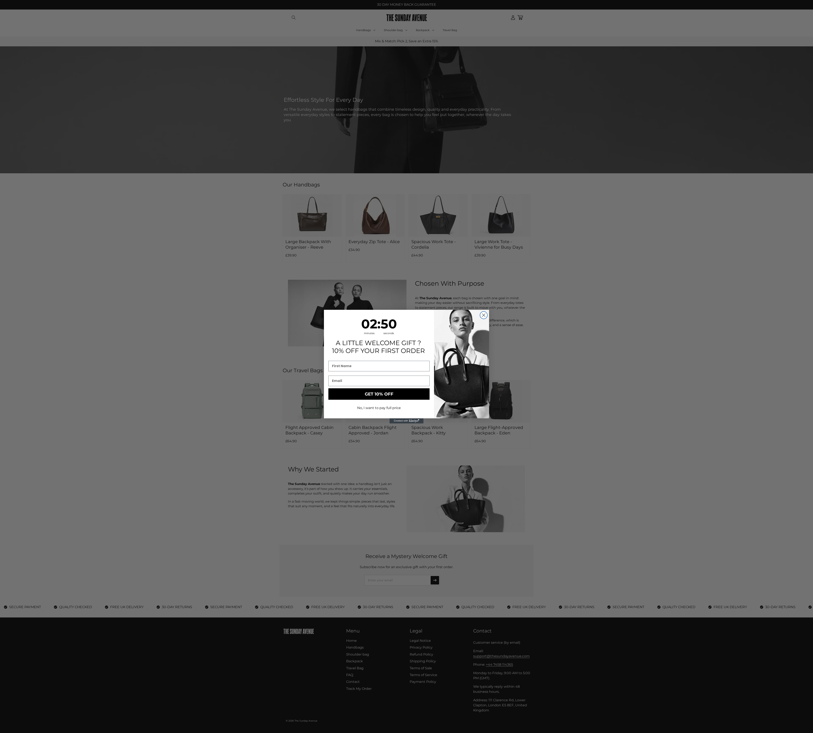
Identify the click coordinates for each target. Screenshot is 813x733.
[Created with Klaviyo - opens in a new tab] (406, 420)
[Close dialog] (483, 315)
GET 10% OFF (379, 394)
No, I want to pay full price (379, 408)
